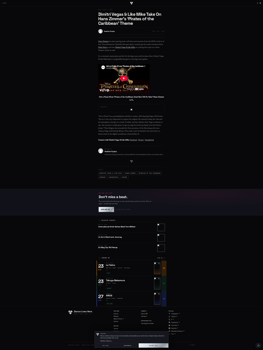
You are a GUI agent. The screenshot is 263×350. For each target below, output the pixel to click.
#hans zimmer (130, 173)
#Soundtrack (113, 177)
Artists (116, 328)
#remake (103, 177)
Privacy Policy (74, 345)
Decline (106, 345)
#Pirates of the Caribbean (149, 173)
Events (116, 314)
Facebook (133, 140)
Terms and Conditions (90, 345)
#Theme (124, 177)
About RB (144, 314)
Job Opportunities (147, 323)
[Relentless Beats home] (131, 3)
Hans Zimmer (103, 41)
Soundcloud (149, 140)
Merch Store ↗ (119, 319)
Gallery (116, 316)
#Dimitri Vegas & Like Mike (111, 173)
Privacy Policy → (106, 340)
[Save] (159, 263)
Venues (116, 331)
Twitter (141, 140)
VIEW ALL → (161, 258)
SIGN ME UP (106, 209)
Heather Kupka (109, 31)
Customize (128, 345)
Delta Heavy (103, 47)
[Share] (257, 3)
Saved (116, 321)
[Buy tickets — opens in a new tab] (163, 268)
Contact (144, 316)
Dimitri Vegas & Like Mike (125, 47)
